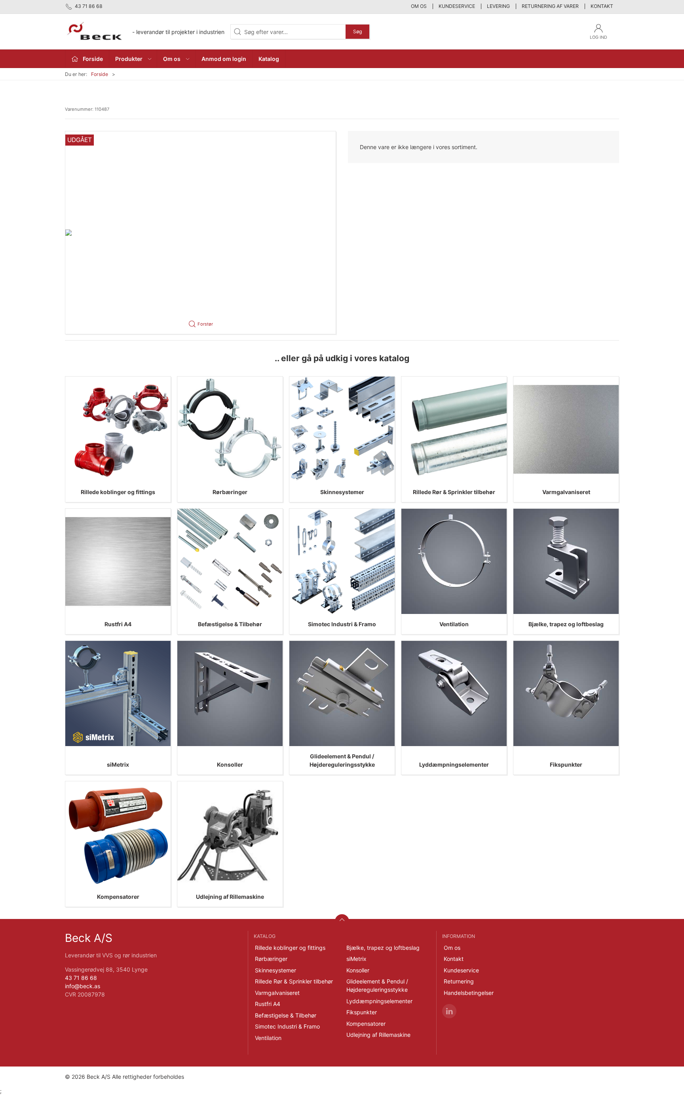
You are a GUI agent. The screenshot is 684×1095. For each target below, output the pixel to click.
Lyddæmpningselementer (454, 764)
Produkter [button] (128, 58)
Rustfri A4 (117, 624)
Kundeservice (457, 6)
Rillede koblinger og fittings (118, 492)
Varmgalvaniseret (566, 492)
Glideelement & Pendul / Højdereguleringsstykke (377, 985)
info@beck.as (82, 986)
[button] (200, 232)
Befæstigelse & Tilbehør (230, 624)
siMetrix (118, 764)
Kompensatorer (118, 896)
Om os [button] (171, 58)
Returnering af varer (550, 6)
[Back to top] (342, 921)
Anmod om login (223, 58)
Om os (419, 6)
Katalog (268, 58)
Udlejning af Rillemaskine (230, 896)
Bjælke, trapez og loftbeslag (566, 624)
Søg (357, 31)
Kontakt (602, 6)
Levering (498, 6)
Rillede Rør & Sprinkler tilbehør (454, 492)
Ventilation (454, 624)
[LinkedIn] (449, 1011)
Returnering (459, 981)
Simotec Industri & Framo (342, 624)
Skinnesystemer (342, 492)
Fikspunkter (566, 764)
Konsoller (230, 764)
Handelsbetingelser (469, 992)
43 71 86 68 (81, 977)
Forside (99, 74)
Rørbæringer (230, 492)
